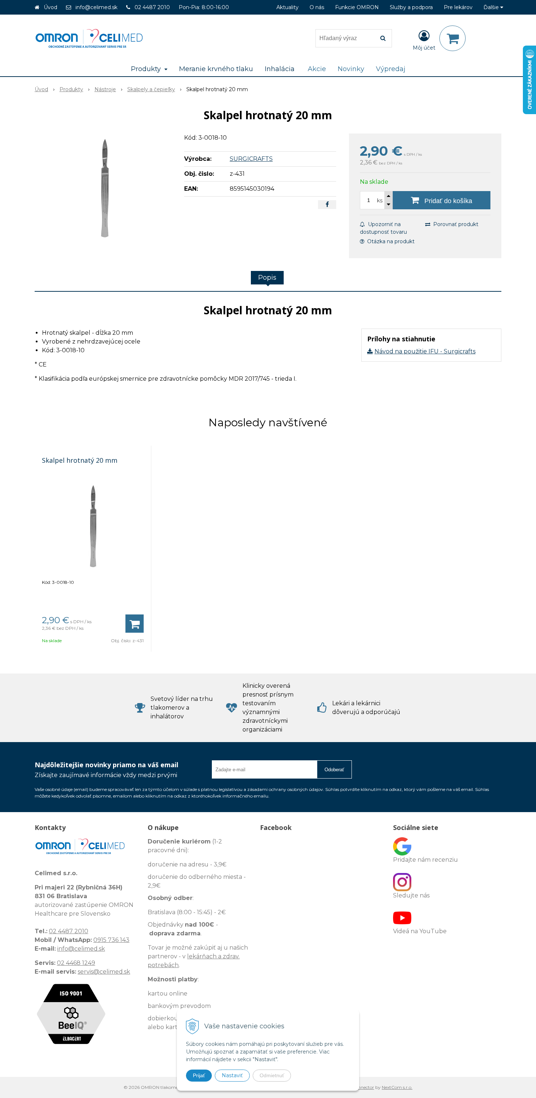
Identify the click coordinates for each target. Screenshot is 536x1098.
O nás (317, 7)
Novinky (351, 69)
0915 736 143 (111, 939)
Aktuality (287, 7)
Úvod (50, 7)
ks (379, 200)
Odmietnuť (272, 1075)
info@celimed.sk (96, 7)
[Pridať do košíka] (134, 623)
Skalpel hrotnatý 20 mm (79, 460)
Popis (267, 277)
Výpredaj (390, 69)
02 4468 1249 (76, 962)
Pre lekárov (458, 7)
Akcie (317, 69)
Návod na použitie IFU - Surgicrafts (424, 351)
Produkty (71, 89)
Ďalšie (491, 7)
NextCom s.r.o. (397, 1087)
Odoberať (334, 769)
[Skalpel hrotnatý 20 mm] (105, 188)
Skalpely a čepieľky (151, 89)
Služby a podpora (411, 7)
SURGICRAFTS (251, 158)
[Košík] (452, 38)
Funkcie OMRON (357, 7)
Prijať (199, 1075)
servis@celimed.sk (104, 971)
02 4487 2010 (152, 7)
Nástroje (105, 89)
